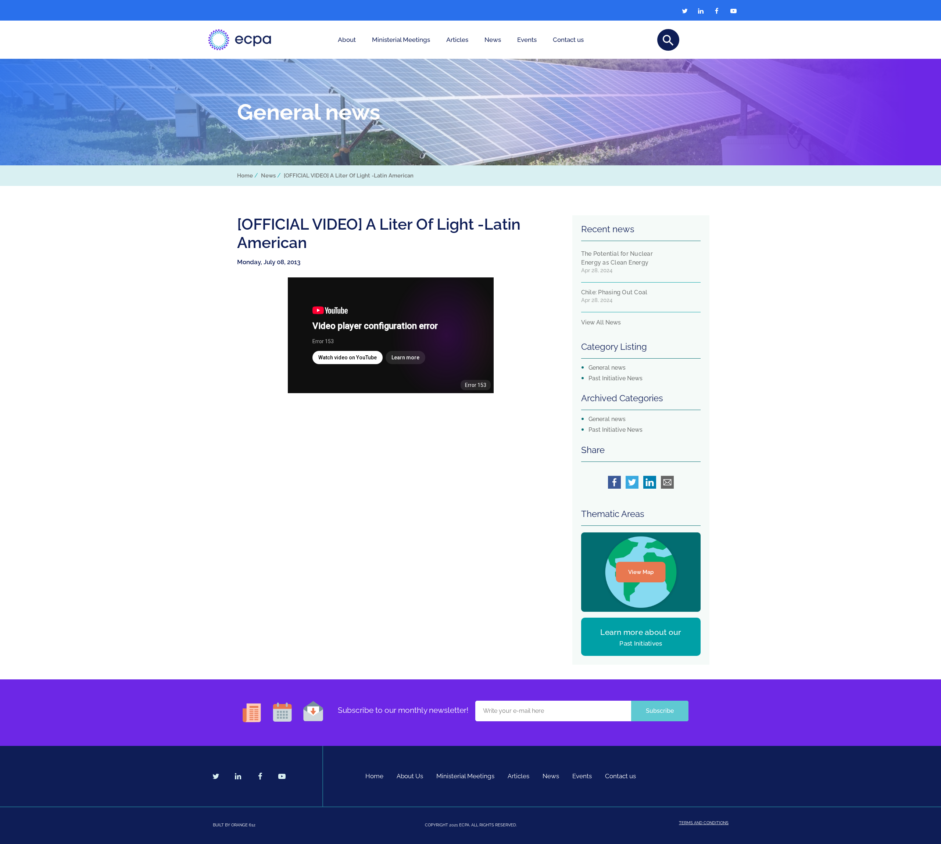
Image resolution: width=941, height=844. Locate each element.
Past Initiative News (615, 378)
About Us (410, 776)
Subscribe (660, 710)
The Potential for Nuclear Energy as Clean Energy (617, 258)
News (492, 39)
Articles (457, 39)
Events (527, 39)
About (347, 39)
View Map (641, 572)
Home (245, 175)
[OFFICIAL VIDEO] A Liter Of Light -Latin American (349, 175)
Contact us (568, 39)
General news (607, 367)
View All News (601, 322)
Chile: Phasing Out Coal (614, 292)
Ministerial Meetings (401, 39)
